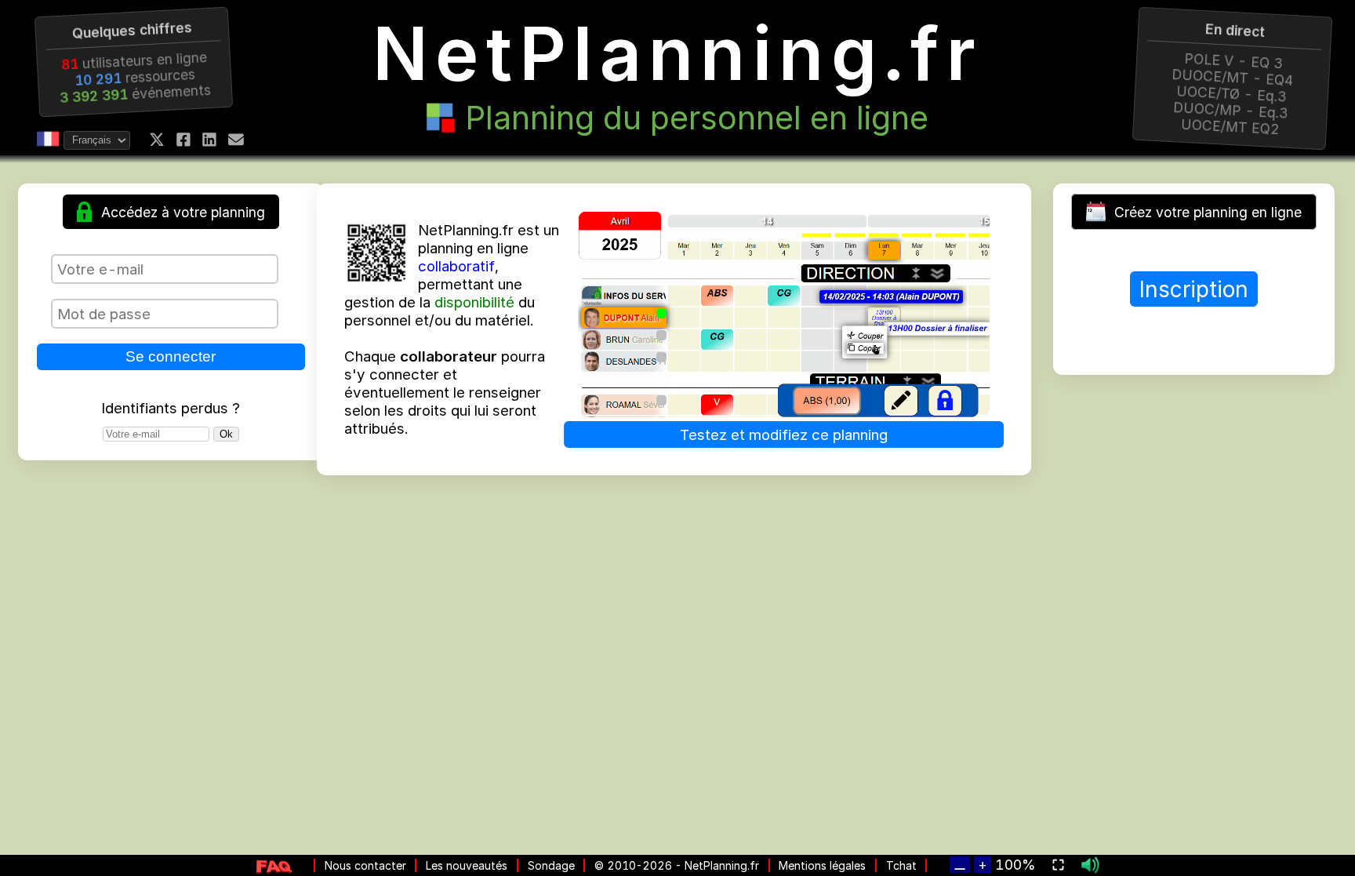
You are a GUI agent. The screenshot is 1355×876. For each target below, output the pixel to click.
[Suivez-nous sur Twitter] (157, 139)
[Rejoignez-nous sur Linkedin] (209, 139)
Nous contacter (365, 865)
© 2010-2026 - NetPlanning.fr (676, 865)
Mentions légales (822, 865)
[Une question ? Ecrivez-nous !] (236, 139)
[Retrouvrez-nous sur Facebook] (183, 139)
